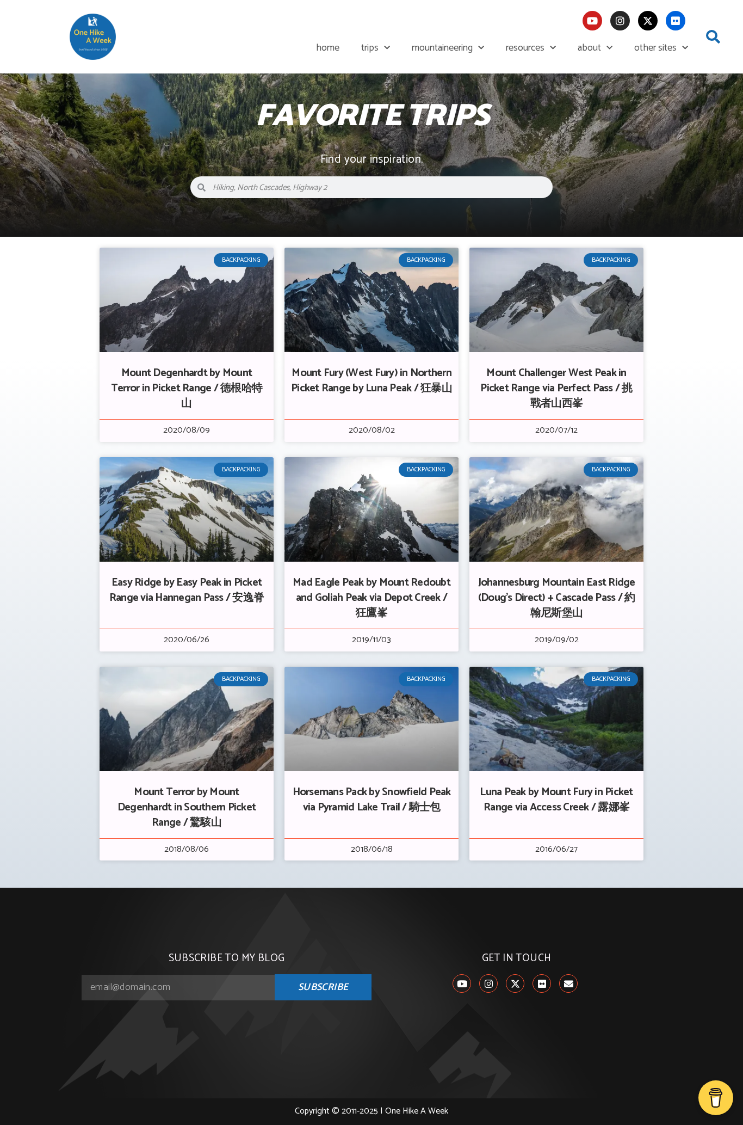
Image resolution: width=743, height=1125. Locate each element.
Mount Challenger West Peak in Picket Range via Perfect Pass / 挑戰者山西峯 (556, 388)
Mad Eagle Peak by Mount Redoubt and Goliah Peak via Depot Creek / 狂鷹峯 (371, 598)
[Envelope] (568, 983)
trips (370, 48)
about (589, 48)
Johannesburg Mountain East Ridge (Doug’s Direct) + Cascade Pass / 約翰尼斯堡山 (556, 598)
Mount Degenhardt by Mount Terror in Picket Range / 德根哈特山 (186, 388)
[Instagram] (620, 20)
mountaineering (442, 48)
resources (525, 48)
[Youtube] (592, 20)
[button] (713, 37)
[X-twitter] (648, 20)
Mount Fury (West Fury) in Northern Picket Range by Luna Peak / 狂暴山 (371, 380)
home (327, 48)
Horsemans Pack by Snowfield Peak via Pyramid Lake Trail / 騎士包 (372, 799)
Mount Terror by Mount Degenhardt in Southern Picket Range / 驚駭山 (186, 807)
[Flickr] (675, 20)
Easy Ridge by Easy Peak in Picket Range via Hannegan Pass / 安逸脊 (186, 590)
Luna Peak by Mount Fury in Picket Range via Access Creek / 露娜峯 (556, 799)
